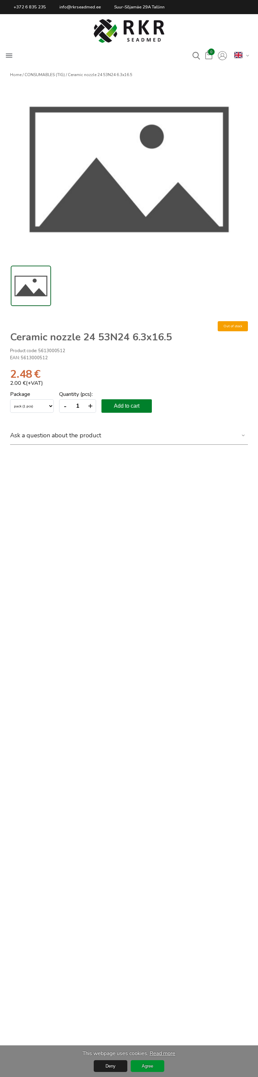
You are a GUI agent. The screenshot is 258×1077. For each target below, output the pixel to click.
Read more (162, 1053)
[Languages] (238, 55)
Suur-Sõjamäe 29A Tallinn (139, 7)
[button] (129, 31)
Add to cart (126, 406)
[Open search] (196, 56)
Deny (110, 1066)
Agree (147, 1066)
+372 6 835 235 (29, 7)
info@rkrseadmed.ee (80, 7)
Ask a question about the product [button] (55, 435)
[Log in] (222, 56)
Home (16, 74)
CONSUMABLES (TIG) (45, 74)
